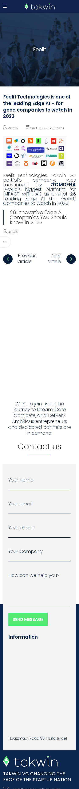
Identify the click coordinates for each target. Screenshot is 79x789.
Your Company (25, 552)
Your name (20, 480)
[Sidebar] (5, 242)
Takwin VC (63, 175)
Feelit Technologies (25, 175)
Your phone (21, 528)
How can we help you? (33, 576)
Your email (20, 504)
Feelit (39, 49)
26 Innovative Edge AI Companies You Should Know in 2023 (38, 217)
